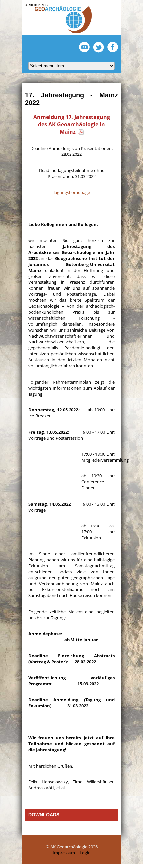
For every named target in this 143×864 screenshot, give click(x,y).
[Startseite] (58, 32)
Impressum (64, 853)
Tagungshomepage (71, 192)
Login (85, 853)
